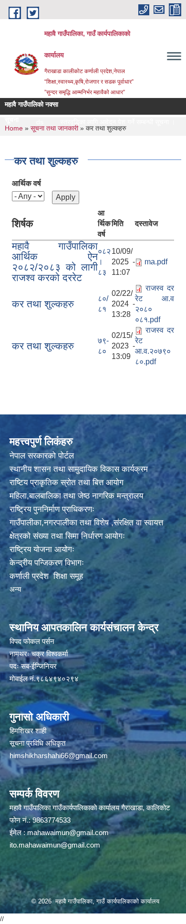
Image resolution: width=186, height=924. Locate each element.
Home (14, 128)
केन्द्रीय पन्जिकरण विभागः (47, 562)
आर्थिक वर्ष (26, 183)
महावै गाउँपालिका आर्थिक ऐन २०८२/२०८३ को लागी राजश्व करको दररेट (55, 261)
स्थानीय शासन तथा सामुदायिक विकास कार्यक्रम (79, 469)
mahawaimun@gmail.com (68, 832)
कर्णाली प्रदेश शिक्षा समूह (46, 576)
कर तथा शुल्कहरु (43, 303)
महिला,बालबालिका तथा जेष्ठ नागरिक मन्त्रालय (76, 495)
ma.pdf (156, 262)
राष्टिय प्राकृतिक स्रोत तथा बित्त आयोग (67, 482)
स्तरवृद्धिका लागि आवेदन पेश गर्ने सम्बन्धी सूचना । (106, 122)
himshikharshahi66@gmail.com (59, 755)
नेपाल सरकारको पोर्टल (42, 455)
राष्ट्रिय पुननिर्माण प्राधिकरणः (52, 509)
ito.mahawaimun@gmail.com (55, 845)
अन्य (15, 589)
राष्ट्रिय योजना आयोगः (42, 549)
